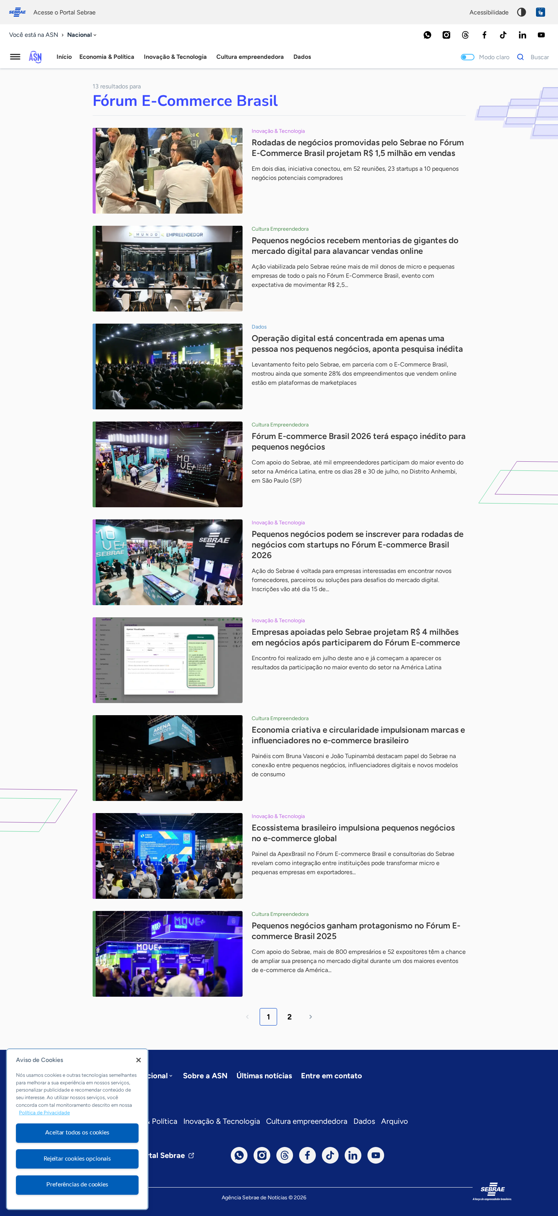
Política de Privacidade (44, 1112)
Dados (364, 1121)
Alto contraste (521, 12)
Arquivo (394, 1121)
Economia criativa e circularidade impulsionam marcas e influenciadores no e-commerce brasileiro (358, 735)
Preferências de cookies (77, 1184)
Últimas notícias (264, 1075)
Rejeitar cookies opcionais (77, 1159)
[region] (77, 1129)
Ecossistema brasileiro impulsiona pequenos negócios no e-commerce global (353, 833)
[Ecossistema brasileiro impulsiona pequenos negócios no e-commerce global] (168, 856)
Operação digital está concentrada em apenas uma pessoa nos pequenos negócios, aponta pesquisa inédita (357, 343)
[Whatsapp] (427, 34)
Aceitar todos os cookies (77, 1132)
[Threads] (465, 34)
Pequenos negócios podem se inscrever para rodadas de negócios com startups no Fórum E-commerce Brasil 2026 (357, 544)
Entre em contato (331, 1075)
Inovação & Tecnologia (221, 1121)
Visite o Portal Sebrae (147, 1155)
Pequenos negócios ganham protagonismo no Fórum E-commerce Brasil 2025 (356, 930)
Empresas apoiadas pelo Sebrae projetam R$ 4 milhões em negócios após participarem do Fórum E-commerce (356, 637)
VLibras (540, 12)
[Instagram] (446, 34)
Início (64, 56)
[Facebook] (484, 34)
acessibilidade (489, 12)
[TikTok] (503, 34)
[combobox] (82, 35)
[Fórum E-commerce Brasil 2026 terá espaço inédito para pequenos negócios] (168, 464)
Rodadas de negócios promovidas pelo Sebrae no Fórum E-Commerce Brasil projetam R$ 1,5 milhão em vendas (358, 147)
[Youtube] (541, 34)
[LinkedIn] (522, 34)
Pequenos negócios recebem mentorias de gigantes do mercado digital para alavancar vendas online (355, 245)
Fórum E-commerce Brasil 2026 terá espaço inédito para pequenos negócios (359, 441)
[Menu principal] (15, 57)
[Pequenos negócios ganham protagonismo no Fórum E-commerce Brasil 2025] (168, 954)
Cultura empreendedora (306, 1121)
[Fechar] (138, 1060)
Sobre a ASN (205, 1075)
